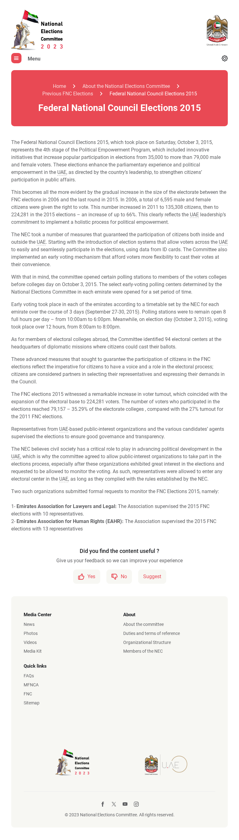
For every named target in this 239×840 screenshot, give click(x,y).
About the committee (143, 624)
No (124, 576)
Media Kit (33, 651)
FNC (28, 693)
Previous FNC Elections (67, 94)
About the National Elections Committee (126, 86)
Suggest (152, 576)
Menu (34, 59)
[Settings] (225, 59)
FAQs (29, 675)
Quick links (35, 666)
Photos (31, 633)
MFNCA (31, 684)
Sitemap (32, 702)
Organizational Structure (147, 642)
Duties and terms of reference (151, 633)
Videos (30, 642)
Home (59, 86)
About (129, 614)
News (29, 624)
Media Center (37, 614)
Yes (91, 576)
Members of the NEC (143, 651)
